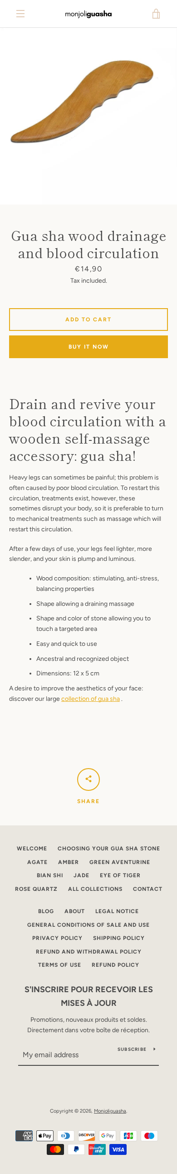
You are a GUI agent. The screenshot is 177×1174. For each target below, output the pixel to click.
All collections (95, 889)
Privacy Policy (57, 938)
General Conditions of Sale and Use (88, 925)
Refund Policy (115, 965)
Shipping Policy (119, 938)
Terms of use (59, 965)
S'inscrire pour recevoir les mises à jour (89, 996)
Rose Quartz (36, 889)
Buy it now (89, 347)
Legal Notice (117, 911)
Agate (37, 862)
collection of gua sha (90, 699)
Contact (147, 889)
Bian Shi (50, 875)
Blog (46, 911)
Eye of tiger (120, 875)
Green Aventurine (119, 862)
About (74, 911)
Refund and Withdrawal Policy (89, 952)
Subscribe (132, 1049)
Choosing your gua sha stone (109, 848)
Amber (68, 862)
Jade (81, 875)
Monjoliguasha (110, 1111)
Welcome (32, 848)
